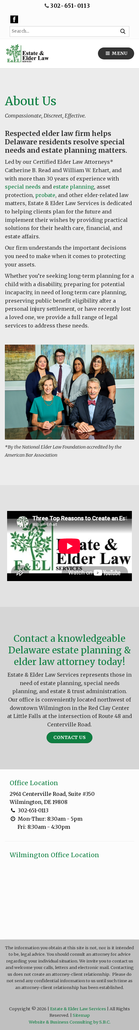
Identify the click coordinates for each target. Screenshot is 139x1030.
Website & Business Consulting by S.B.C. (70, 1022)
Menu (119, 53)
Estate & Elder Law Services (78, 1008)
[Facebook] (14, 19)
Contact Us (69, 737)
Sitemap (81, 1015)
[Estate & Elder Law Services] (27, 53)
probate (45, 195)
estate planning (73, 186)
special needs (23, 186)
